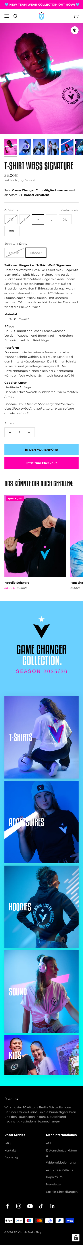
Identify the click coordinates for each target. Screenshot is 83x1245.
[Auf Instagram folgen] (19, 1206)
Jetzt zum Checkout (41, 463)
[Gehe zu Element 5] (67, 148)
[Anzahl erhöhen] (29, 432)
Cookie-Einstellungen (62, 1191)
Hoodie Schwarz (16, 582)
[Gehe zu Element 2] (25, 148)
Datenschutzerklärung (61, 1153)
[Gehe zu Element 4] (53, 148)
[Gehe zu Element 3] (39, 148)
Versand (30, 180)
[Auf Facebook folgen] (7, 1206)
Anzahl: (9, 423)
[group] (41, 622)
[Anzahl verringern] (10, 432)
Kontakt (10, 1150)
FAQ (7, 1143)
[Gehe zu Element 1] (10, 148)
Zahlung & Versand (59, 1169)
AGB (49, 1143)
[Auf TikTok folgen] (41, 1206)
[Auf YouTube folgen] (30, 1206)
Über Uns (11, 1158)
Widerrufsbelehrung (61, 1162)
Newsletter (54, 1184)
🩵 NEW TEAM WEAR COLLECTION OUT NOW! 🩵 (39, 4)
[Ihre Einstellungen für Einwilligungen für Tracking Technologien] (75, 1237)
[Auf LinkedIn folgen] (53, 1206)
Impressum (54, 1177)
